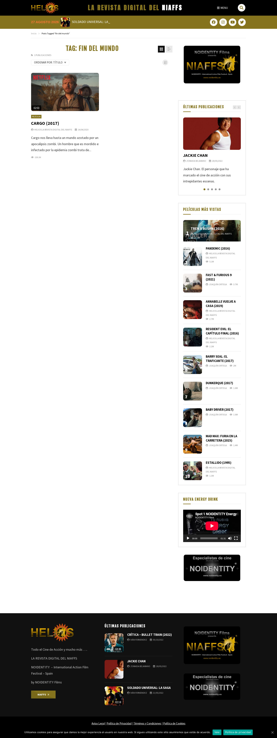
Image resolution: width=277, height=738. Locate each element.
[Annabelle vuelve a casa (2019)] (192, 309)
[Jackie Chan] (212, 133)
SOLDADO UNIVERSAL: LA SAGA (149, 688)
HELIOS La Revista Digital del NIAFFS (53, 129)
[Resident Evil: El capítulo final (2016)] (192, 337)
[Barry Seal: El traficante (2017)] (192, 364)
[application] (212, 526)
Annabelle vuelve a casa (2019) (221, 303)
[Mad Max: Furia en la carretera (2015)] (192, 444)
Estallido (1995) (218, 463)
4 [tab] (216, 189)
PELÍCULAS (36, 116)
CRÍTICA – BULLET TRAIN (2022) (149, 635)
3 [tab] (212, 189)
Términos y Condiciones (147, 723)
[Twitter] (242, 22)
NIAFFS (135, 7)
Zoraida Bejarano (196, 160)
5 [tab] (219, 189)
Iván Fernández (138, 639)
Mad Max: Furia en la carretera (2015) (221, 438)
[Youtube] (232, 22)
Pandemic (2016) (218, 248)
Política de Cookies (174, 723)
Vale (217, 732)
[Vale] (272, 732)
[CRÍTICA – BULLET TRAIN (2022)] (114, 642)
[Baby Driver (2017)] (192, 417)
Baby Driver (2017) (219, 409)
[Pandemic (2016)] (192, 256)
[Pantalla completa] (236, 538)
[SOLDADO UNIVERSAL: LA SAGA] (114, 695)
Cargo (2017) (45, 123)
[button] (222, 7)
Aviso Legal (98, 723)
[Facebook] (213, 22)
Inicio (33, 33)
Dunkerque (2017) (219, 383)
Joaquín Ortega (218, 284)
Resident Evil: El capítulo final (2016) (222, 331)
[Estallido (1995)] (192, 470)
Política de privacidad (238, 732)
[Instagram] (223, 22)
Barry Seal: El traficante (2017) (220, 358)
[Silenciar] (230, 538)
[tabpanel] (212, 150)
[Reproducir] (188, 538)
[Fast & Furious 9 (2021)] (192, 283)
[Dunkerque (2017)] (192, 391)
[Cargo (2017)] (65, 92)
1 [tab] (204, 189)
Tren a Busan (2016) (207, 228)
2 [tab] (208, 189)
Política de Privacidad (119, 723)
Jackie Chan (195, 155)
